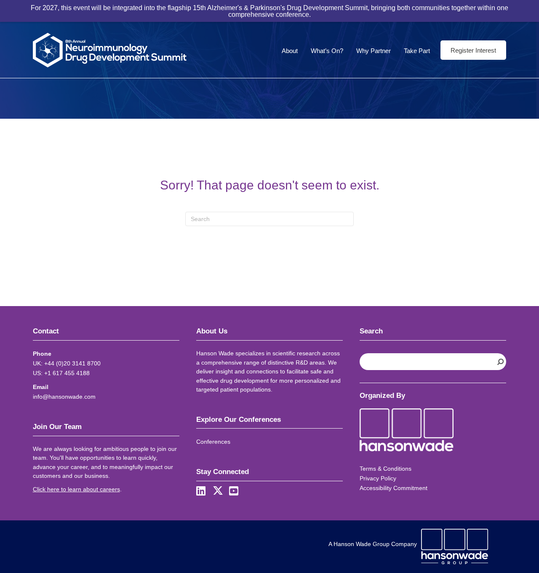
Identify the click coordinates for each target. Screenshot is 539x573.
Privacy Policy (378, 478)
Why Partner (373, 50)
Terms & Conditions (385, 468)
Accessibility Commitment (393, 488)
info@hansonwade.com (64, 396)
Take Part (417, 50)
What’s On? (327, 50)
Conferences (213, 441)
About (290, 50)
